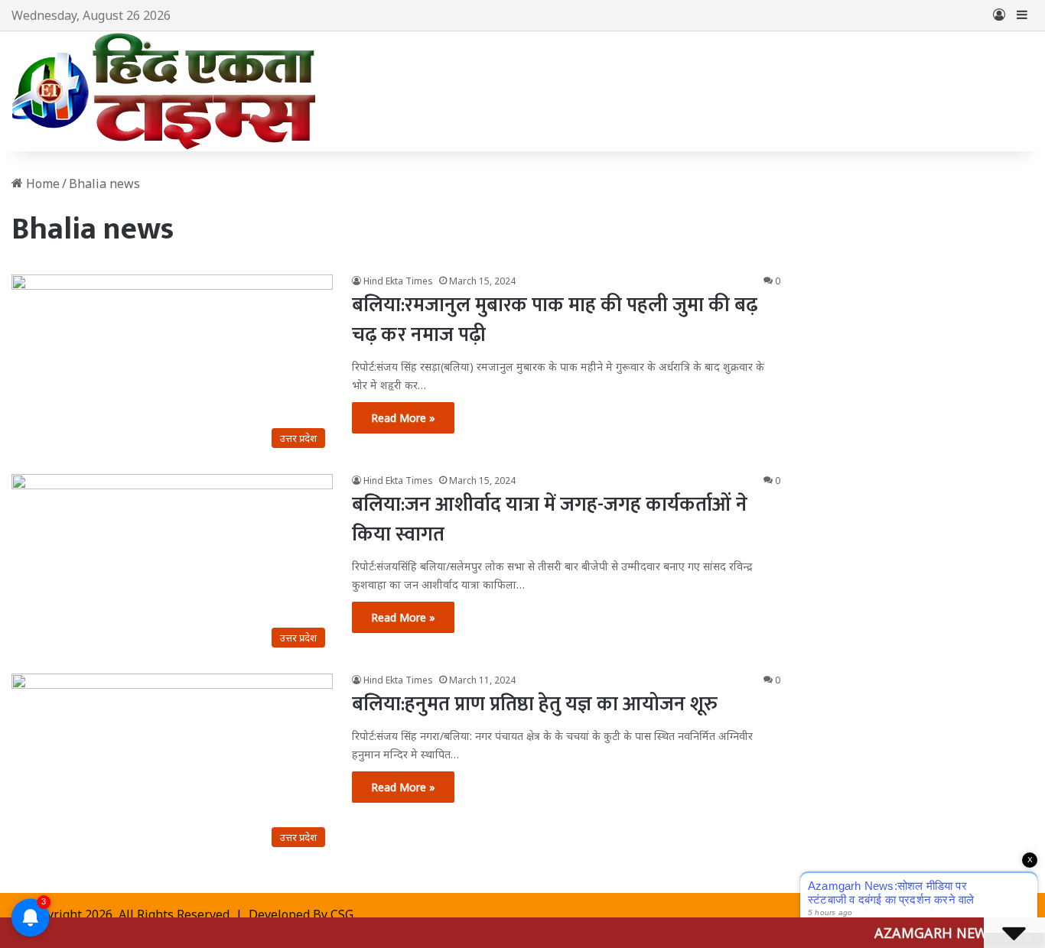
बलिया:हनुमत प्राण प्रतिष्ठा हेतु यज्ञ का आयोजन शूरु (535, 704)
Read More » (403, 418)
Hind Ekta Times (398, 280)
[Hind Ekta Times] (164, 91)
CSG (341, 914)
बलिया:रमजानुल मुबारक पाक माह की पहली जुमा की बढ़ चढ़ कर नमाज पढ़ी (554, 320)
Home (41, 183)
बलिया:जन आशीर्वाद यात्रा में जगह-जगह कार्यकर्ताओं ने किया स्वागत (549, 520)
